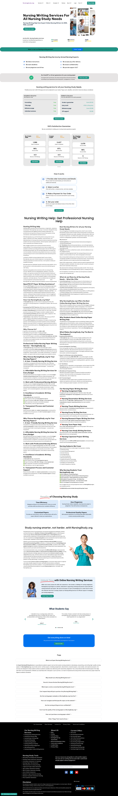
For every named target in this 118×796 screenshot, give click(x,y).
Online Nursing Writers (30, 742)
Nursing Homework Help (30, 736)
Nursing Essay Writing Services (32, 734)
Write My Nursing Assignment (32, 745)
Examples (55, 3)
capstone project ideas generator (32, 766)
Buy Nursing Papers (76, 736)
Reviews (63, 3)
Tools (79, 3)
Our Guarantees (37, 724)
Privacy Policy (66, 724)
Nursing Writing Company (31, 743)
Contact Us (58, 724)
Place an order (29, 29)
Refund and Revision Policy (58, 741)
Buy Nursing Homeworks (77, 734)
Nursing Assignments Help (77, 749)
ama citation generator (29, 772)
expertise (47, 279)
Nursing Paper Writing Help (31, 738)
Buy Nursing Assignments (77, 741)
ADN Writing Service (29, 747)
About (68, 3)
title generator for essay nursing (31, 765)
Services (40, 3)
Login (75, 3)
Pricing (53, 734)
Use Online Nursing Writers (77, 738)
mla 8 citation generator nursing (31, 770)
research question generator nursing (33, 776)
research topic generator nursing (32, 774)
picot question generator (29, 777)
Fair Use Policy (54, 736)
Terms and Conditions (79, 724)
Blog (52, 732)
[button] (24, 149)
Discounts (73, 732)
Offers (47, 3)
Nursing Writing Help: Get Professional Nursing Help (59, 219)
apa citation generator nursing (31, 768)
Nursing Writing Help (31, 226)
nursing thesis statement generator (32, 759)
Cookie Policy (54, 745)
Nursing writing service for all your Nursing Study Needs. (59, 87)
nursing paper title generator (30, 763)
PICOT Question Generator (36, 326)
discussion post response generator (32, 757)
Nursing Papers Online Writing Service (34, 749)
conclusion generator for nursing (32, 761)
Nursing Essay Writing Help (78, 747)
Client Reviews (48, 724)
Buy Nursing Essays (76, 740)
